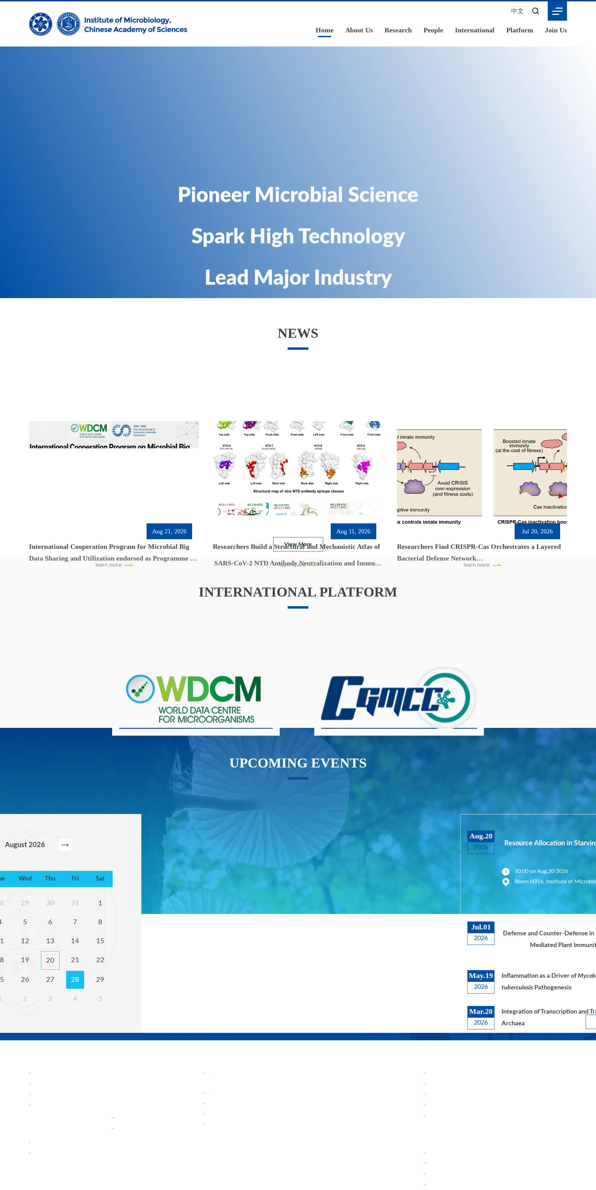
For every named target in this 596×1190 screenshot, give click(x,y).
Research (397, 30)
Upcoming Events (142, 1097)
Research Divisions (55, 1159)
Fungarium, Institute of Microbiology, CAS (478, 1111)
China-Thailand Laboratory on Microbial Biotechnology (276, 1109)
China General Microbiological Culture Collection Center (496, 1090)
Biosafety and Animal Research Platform (475, 1122)
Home (322, 30)
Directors (43, 1111)
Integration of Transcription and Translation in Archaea (495, 1017)
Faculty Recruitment (451, 1169)
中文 (517, 10)
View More (298, 538)
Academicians (132, 1134)
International (475, 30)
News (122, 1075)
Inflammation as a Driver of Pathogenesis (493, 981)
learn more (42, 505)
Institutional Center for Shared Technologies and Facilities (497, 1132)
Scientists (127, 1145)
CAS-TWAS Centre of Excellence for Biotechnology (272, 1140)
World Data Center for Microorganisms (475, 1100)
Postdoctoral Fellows (452, 1180)
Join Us (556, 30)
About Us (357, 30)
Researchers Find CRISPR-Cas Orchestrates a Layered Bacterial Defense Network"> (480, 485)
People (433, 30)
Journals (42, 1169)
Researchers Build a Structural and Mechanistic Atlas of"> (297, 486)
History (41, 1100)
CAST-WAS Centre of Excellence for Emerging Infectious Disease (288, 1150)
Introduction (47, 1090)
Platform (520, 30)
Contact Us (46, 1122)
